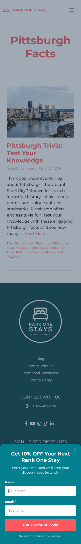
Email (10, 501)
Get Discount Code (40, 525)
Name (9, 482)
